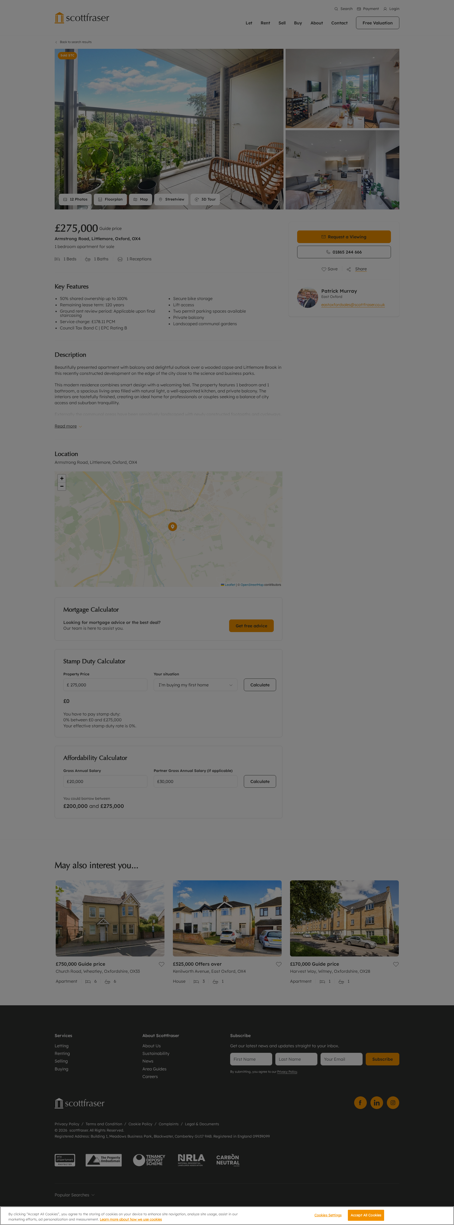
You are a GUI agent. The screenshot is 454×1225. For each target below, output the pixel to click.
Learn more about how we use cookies (131, 1219)
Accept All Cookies (366, 1215)
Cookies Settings (328, 1215)
